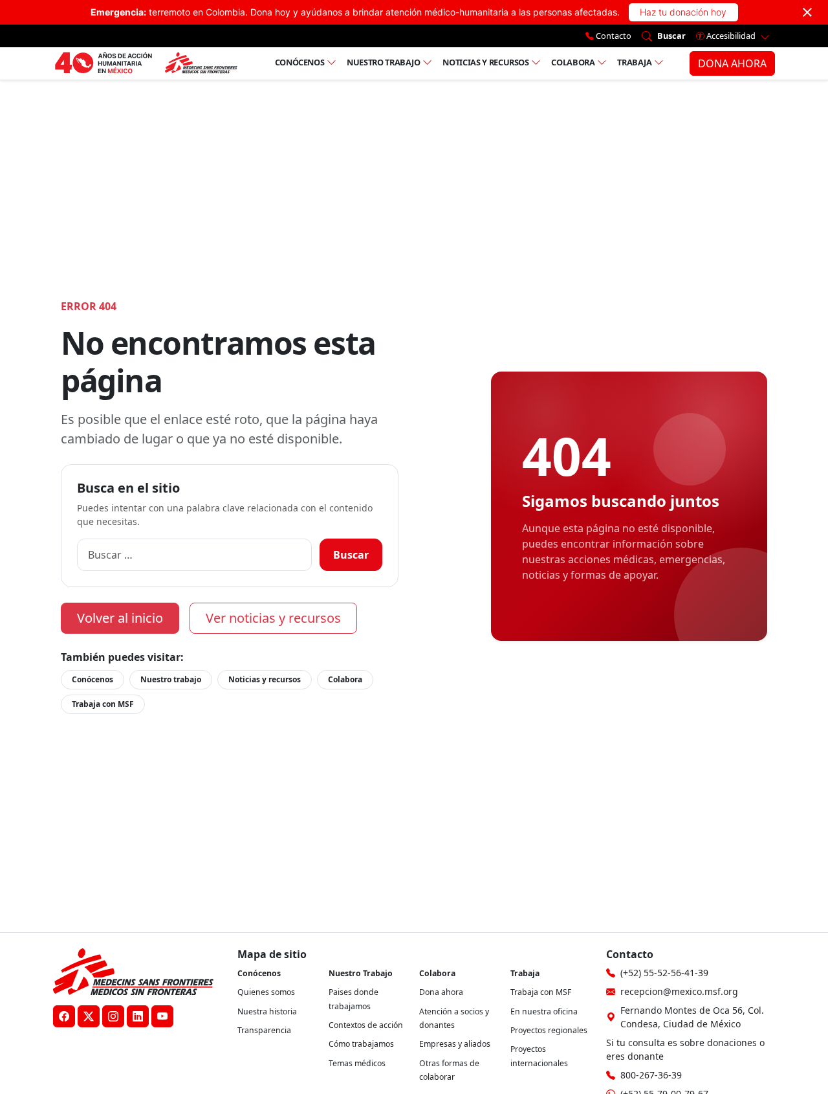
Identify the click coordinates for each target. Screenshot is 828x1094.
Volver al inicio (120, 618)
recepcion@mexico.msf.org (679, 991)
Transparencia (264, 1030)
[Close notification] (807, 12)
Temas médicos (357, 1063)
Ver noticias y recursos (273, 618)
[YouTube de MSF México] (162, 1016)
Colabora (572, 62)
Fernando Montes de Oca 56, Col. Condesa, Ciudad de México (692, 1017)
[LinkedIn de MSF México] (138, 1016)
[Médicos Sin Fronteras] (146, 63)
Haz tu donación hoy (683, 11)
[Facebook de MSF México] (64, 1016)
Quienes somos (266, 992)
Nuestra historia (267, 1011)
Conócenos (300, 62)
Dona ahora (441, 992)
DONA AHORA (732, 63)
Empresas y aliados (454, 1043)
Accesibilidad (730, 35)
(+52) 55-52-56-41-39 (664, 972)
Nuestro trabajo (383, 62)
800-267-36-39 (651, 1075)
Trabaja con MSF (103, 703)
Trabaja (634, 62)
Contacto (612, 35)
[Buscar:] (194, 555)
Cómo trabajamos (361, 1043)
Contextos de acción (366, 1025)
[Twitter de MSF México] (89, 1016)
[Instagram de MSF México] (113, 1016)
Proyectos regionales (548, 1030)
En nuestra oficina (544, 1011)
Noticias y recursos (485, 62)
